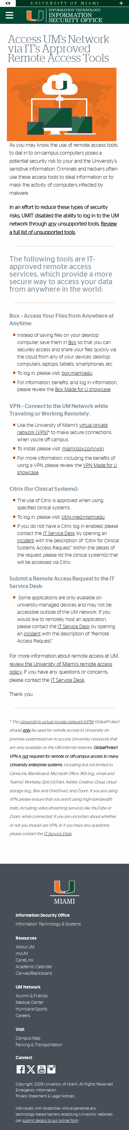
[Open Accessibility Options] (8, 3)
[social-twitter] (31, 1069)
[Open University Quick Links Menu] (121, 3)
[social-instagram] (51, 1069)
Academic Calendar (34, 967)
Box (72, 342)
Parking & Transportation (39, 1045)
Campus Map (28, 1038)
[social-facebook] (21, 1069)
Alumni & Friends (32, 996)
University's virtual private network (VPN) (57, 722)
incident (25, 540)
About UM (25, 947)
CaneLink (25, 960)
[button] (115, 1112)
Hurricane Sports (31, 1009)
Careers (23, 1016)
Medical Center (30, 1002)
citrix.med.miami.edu (83, 517)
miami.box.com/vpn (83, 448)
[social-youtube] (42, 1069)
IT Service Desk (59, 533)
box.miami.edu (77, 373)
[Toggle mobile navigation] (9, 15)
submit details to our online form (50, 1121)
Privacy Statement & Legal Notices (45, 1096)
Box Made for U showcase (83, 389)
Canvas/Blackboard (34, 973)
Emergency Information (36, 1090)
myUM (22, 954)
